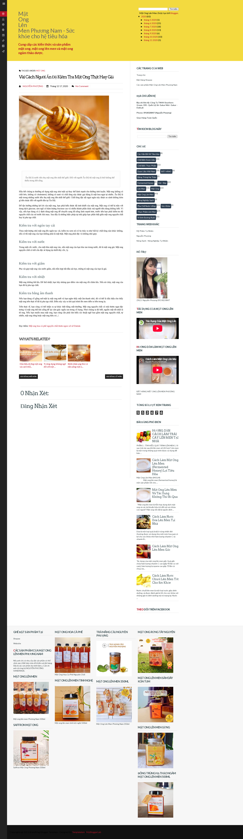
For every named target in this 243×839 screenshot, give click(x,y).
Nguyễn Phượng (32, 86)
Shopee (16, 638)
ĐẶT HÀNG (166, 171)
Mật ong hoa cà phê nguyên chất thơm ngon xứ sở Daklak (54, 326)
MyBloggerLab (93, 832)
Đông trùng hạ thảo (147, 177)
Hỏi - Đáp (162, 183)
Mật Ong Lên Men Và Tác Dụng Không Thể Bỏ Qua (165, 493)
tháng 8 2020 (150, 30)
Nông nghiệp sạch (146, 200)
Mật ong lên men (146, 194)
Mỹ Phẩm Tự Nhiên (145, 231)
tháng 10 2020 (151, 36)
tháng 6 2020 (150, 23)
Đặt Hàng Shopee (144, 80)
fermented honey (145, 183)
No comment (81, 86)
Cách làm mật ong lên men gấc (165, 548)
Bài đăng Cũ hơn (114, 376)
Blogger (174, 13)
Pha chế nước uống (147, 206)
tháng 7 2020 (150, 26)
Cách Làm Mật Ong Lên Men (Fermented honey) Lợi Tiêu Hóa (165, 467)
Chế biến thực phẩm (147, 165)
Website (17, 643)
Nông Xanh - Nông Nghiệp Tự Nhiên (152, 241)
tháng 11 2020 (151, 40)
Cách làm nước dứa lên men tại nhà (163, 520)
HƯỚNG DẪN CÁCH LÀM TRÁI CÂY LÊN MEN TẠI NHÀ (165, 436)
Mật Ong (40, 71)
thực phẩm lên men (147, 212)
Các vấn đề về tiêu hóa (148, 154)
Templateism (78, 832)
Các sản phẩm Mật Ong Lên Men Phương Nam (157, 85)
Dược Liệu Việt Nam (146, 171)
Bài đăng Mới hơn (28, 376)
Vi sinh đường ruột (146, 217)
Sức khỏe (166, 206)
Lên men (141, 189)
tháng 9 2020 (150, 33)
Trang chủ (141, 75)
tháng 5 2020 (150, 19)
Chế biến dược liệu (146, 160)
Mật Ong (155, 189)
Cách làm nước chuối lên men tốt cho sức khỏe (165, 579)
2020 (144, 16)
